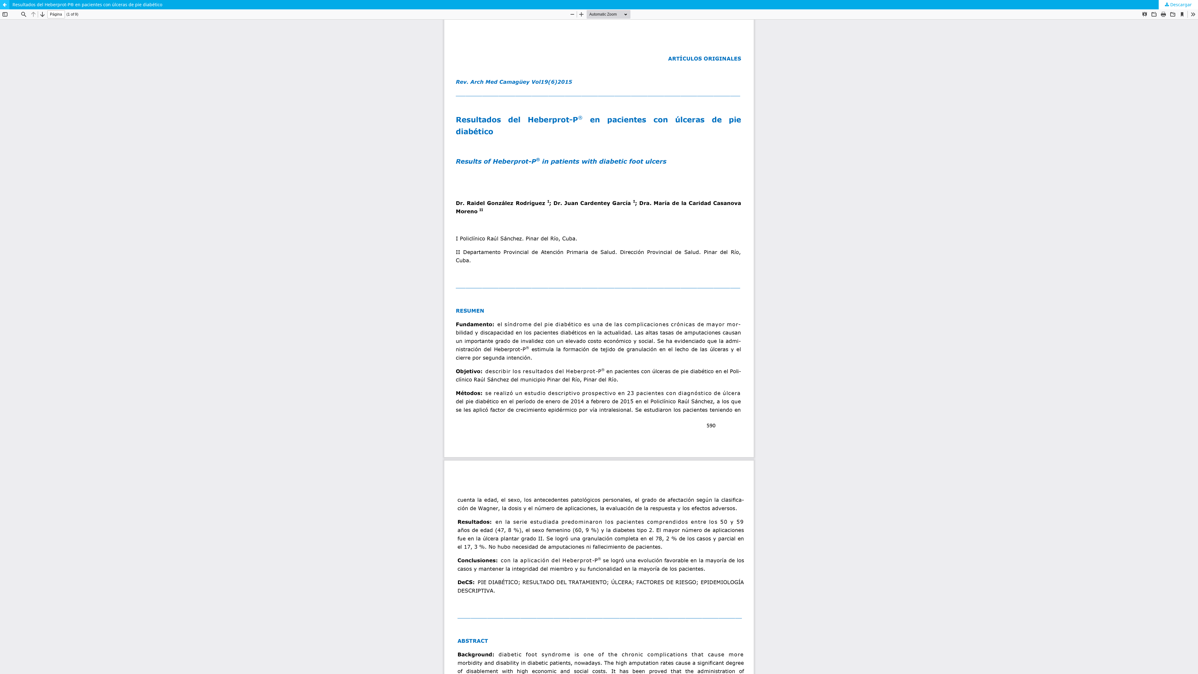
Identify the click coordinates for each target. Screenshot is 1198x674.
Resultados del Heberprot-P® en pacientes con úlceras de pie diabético (87, 4)
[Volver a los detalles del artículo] (4, 4)
